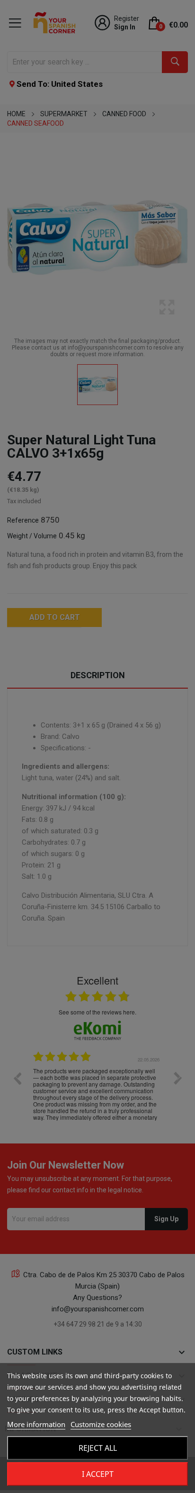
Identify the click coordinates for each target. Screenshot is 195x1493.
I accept (98, 1474)
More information (36, 1424)
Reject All (98, 1448)
